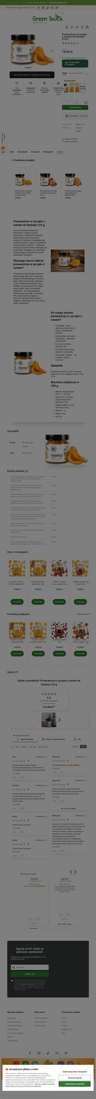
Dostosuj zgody (75, 1078)
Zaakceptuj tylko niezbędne (75, 1072)
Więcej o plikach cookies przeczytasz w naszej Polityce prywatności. (30, 1085)
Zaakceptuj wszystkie (74, 1084)
